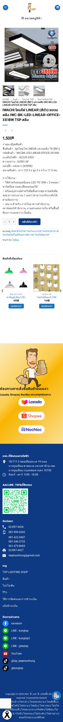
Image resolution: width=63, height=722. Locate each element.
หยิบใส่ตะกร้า (29, 222)
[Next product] (5, 130)
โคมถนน (28, 713)
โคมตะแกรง (27, 709)
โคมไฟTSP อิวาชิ (50, 231)
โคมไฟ (55, 705)
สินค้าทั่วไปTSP (18, 231)
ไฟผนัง (34, 705)
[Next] (55, 55)
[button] (5, 7)
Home (6, 99)
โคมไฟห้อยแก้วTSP (47, 297)
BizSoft (43, 698)
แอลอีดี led (38, 717)
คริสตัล (40, 709)
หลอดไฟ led (25, 717)
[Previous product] (12, 130)
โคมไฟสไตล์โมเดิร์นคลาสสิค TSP (18, 235)
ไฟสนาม (24, 705)
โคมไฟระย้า (11, 701)
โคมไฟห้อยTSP (45, 99)
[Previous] (8, 55)
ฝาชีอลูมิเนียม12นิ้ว (16, 297)
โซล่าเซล (45, 705)
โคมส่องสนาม (37, 701)
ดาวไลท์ (17, 713)
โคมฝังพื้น (52, 701)
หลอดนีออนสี (12, 709)
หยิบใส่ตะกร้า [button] (16, 306)
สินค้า (15, 99)
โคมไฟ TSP (28, 99)
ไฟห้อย (16, 240)
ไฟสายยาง (52, 713)
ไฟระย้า (23, 701)
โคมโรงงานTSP (34, 231)
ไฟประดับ (40, 713)
